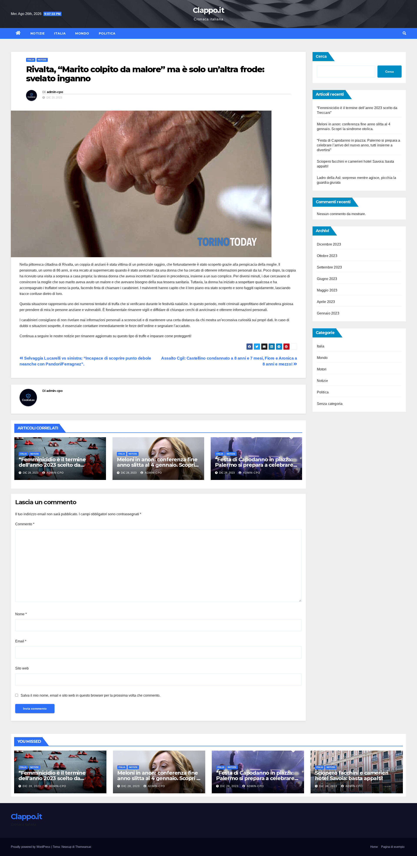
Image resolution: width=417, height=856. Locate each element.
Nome (21, 614)
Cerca (321, 56)
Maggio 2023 (327, 290)
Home (374, 846)
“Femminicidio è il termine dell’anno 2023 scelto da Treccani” (52, 464)
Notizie (37, 33)
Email (20, 641)
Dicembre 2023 (329, 244)
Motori (322, 369)
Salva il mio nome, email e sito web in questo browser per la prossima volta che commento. (90, 695)
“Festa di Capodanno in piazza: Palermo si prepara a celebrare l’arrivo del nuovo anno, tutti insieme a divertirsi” (358, 145)
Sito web (22, 668)
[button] (404, 33)
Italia (60, 33)
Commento (24, 524)
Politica (107, 33)
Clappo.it (208, 10)
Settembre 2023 (329, 267)
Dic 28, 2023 (32, 786)
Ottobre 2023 (327, 256)
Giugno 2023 (327, 279)
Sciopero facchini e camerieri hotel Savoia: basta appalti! (351, 775)
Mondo (82, 33)
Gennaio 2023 (328, 313)
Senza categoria (330, 404)
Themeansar (83, 846)
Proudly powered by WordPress (31, 846)
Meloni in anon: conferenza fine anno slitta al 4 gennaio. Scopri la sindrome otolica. (157, 464)
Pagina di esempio (392, 846)
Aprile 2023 (326, 302)
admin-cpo (55, 92)
